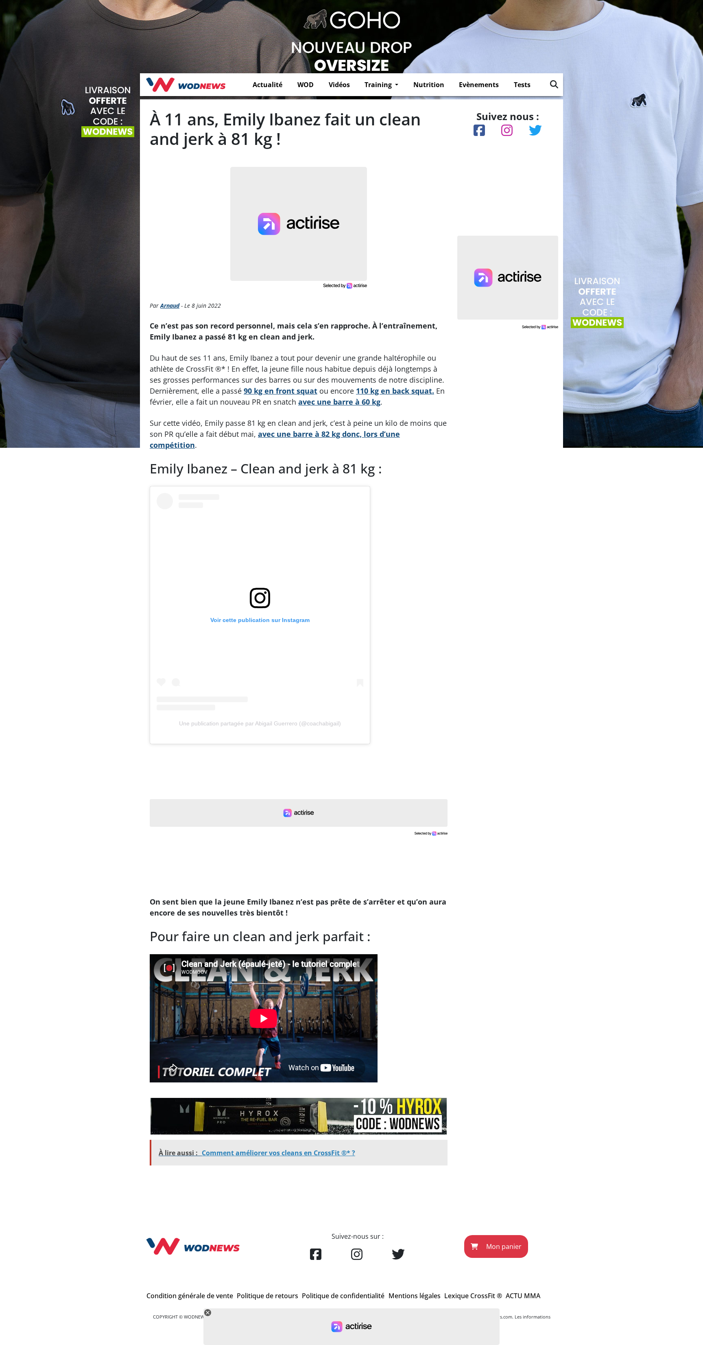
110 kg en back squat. (395, 391)
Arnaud (169, 305)
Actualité (267, 84)
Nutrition (428, 84)
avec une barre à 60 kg (339, 402)
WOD (305, 84)
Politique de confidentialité (343, 1295)
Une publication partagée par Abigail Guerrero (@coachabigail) (260, 723)
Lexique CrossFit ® (473, 1295)
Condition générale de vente (189, 1295)
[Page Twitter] (398, 1255)
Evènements (479, 84)
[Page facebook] (315, 1255)
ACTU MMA (523, 1295)
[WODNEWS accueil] (186, 85)
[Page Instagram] (356, 1255)
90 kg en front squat (280, 391)
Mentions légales (415, 1295)
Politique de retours (267, 1295)
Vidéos (339, 84)
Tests (522, 84)
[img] (554, 84)
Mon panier (503, 1246)
